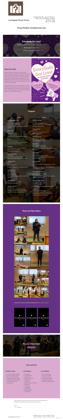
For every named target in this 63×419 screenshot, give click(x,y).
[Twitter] (52, 21)
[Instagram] (48, 21)
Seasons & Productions (47, 415)
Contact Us (52, 18)
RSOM (53, 20)
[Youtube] (54, 21)
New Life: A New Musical (44, 18)
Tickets (36, 18)
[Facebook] (46, 21)
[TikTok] (50, 21)
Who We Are (48, 20)
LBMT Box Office (31, 347)
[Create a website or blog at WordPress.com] (19, 416)
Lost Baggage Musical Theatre (18, 20)
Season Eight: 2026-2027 (37, 415)
